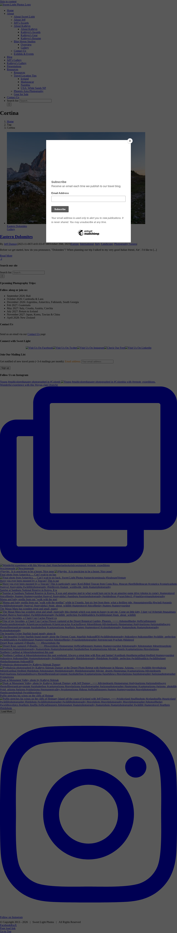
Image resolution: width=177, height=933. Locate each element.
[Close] (130, 140)
